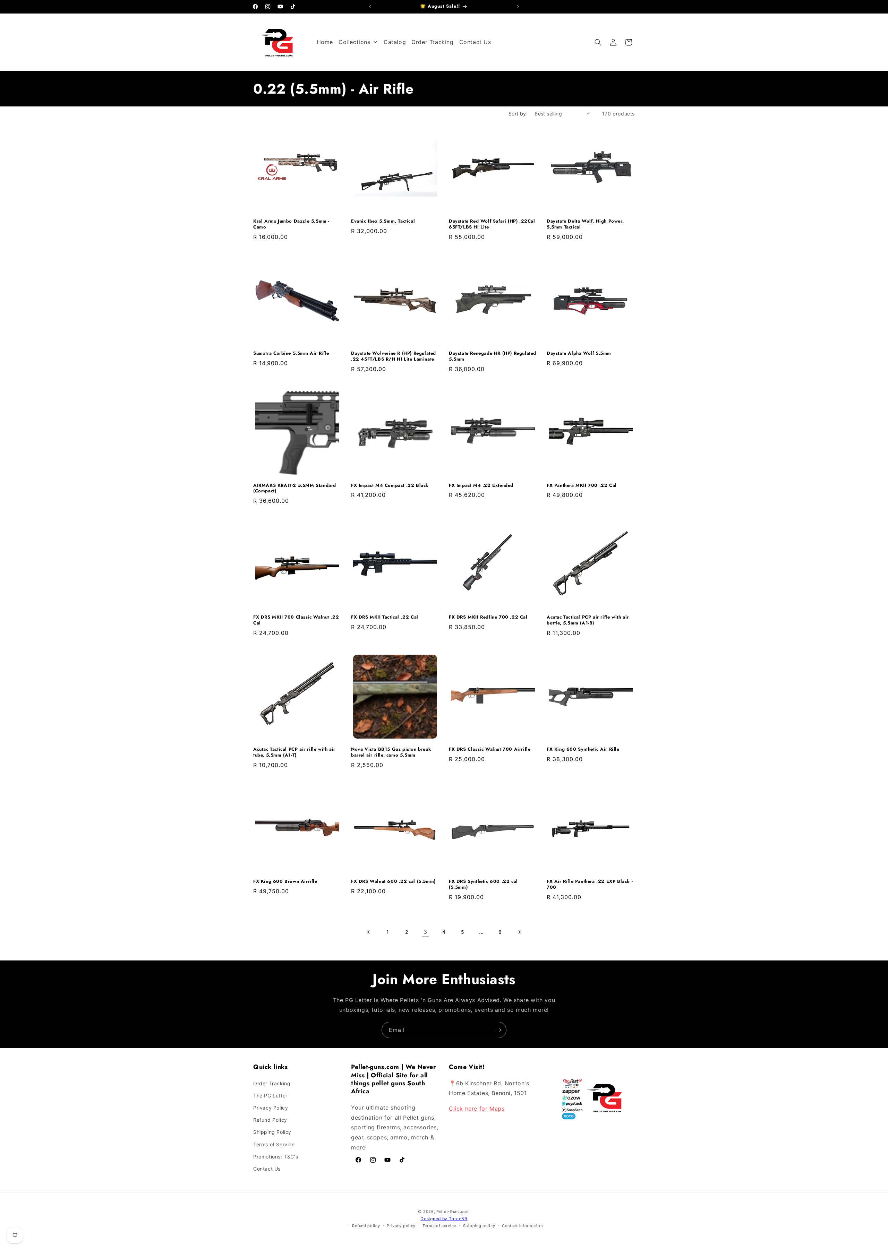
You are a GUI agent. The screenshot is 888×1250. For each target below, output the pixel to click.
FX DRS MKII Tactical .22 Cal (384, 617)
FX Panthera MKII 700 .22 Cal (582, 486)
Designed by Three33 (443, 1218)
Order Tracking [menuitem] (432, 41)
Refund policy (366, 1225)
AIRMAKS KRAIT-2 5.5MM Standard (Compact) (294, 488)
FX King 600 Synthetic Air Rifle (583, 749)
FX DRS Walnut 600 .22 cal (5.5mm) (393, 882)
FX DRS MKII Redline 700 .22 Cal (488, 617)
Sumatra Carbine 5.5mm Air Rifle (291, 353)
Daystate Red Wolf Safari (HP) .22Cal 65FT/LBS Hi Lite (492, 224)
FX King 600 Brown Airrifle (285, 882)
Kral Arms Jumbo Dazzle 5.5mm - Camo (291, 224)
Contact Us (267, 1169)
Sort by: (518, 114)
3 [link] (425, 931)
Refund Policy (270, 1120)
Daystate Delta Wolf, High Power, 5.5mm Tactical (585, 224)
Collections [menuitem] (354, 41)
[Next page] (519, 932)
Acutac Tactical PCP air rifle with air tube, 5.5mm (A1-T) (294, 752)
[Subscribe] (498, 1030)
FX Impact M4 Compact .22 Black (390, 486)
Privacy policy (401, 1225)
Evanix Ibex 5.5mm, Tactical (383, 221)
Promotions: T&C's (275, 1157)
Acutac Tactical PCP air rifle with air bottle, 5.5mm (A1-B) (588, 620)
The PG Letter (270, 1095)
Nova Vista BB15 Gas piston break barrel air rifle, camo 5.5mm (391, 752)
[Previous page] (369, 932)
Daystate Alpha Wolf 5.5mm (579, 353)
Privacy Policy (270, 1108)
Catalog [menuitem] (395, 41)
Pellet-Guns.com (453, 1211)
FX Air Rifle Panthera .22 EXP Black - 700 (590, 884)
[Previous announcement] (370, 6)
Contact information (522, 1225)
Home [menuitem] (325, 41)
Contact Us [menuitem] (475, 41)
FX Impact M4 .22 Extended (481, 486)
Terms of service (439, 1225)
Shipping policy (479, 1225)
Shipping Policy (272, 1132)
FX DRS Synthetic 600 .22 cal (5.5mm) (483, 884)
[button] (598, 42)
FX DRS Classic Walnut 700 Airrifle (489, 749)
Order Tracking (271, 1083)
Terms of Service (274, 1144)
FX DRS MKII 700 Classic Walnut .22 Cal (296, 620)
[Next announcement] (518, 6)
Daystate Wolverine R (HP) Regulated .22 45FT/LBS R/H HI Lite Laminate (393, 356)
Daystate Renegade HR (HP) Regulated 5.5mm (492, 356)
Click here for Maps (476, 1108)
